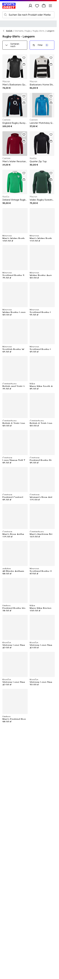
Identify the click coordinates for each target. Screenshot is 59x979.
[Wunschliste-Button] (37, 5)
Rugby (28, 31)
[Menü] (50, 5)
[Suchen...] (5, 14)
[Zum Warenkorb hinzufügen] (24, 64)
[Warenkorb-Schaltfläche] (43, 5)
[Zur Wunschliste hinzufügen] (24, 57)
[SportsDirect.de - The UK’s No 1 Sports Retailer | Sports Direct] (8, 6)
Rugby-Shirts (38, 31)
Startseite (19, 31)
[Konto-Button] (30, 5)
